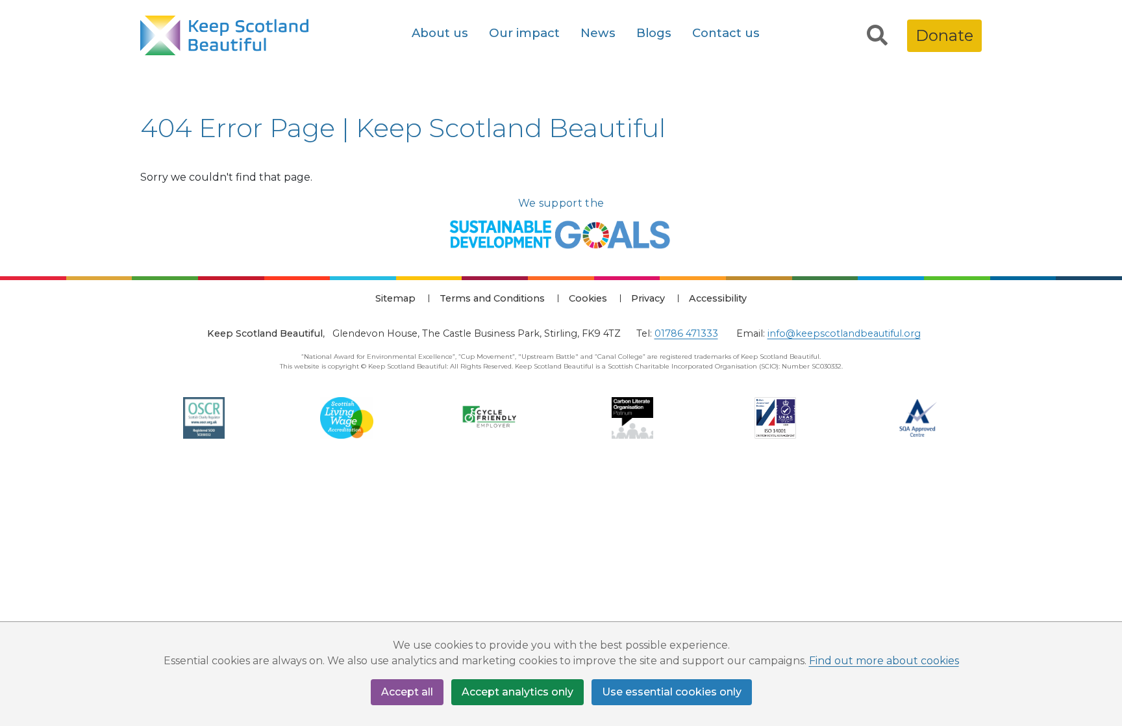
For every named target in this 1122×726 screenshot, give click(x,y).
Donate (944, 35)
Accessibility (718, 298)
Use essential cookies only (672, 692)
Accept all (407, 692)
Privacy (648, 298)
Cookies (588, 298)
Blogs (653, 32)
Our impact (524, 32)
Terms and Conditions (492, 298)
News (598, 32)
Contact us (726, 32)
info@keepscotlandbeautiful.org (844, 333)
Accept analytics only (517, 692)
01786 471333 (686, 333)
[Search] (877, 35)
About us (440, 32)
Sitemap (395, 298)
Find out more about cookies (884, 661)
